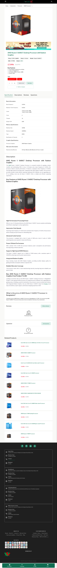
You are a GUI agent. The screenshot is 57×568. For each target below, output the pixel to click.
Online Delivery (44, 533)
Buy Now (30, 83)
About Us (11, 533)
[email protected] (11, 460)
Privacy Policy (19, 535)
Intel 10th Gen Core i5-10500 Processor (30, 373)
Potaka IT (46, 283)
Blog (24, 535)
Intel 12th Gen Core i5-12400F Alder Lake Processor (33, 403)
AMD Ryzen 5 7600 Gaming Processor (29, 413)
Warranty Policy (23, 533)
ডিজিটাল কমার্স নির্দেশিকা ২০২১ (44, 536)
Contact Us (16, 533)
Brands (6, 533)
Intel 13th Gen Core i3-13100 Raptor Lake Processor (33, 423)
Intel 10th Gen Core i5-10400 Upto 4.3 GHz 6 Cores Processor (35, 342)
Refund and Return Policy (37, 535)
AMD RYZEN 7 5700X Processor (28, 383)
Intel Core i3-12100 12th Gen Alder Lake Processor (32, 363)
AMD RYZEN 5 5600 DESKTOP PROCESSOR (31, 393)
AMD (21, 60)
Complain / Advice (36, 533)
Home (7, 5)
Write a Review (45, 306)
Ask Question (46, 323)
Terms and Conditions (10, 535)
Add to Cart (21, 83)
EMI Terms (46, 535)
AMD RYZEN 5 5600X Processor (28, 352)
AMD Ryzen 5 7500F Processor (28, 433)
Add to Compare (20, 86)
